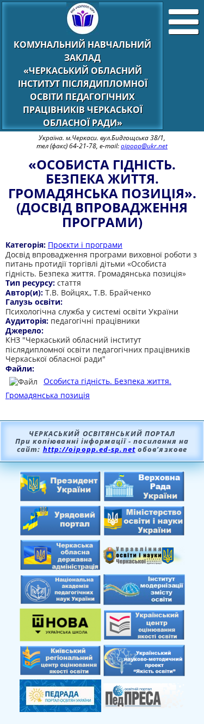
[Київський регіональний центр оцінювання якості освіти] (60, 672)
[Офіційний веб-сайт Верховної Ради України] (144, 499)
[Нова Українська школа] (60, 638)
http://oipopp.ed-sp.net (89, 449)
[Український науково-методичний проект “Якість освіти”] (144, 673)
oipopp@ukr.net (144, 145)
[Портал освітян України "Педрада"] (60, 709)
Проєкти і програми (85, 245)
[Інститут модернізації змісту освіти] (144, 602)
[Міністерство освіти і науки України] (144, 533)
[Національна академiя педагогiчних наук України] (60, 601)
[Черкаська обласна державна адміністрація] (60, 568)
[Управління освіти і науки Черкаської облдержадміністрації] (144, 561)
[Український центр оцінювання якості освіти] (144, 637)
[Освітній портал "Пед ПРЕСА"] (144, 705)
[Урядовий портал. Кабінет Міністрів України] (60, 533)
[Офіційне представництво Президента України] (60, 499)
